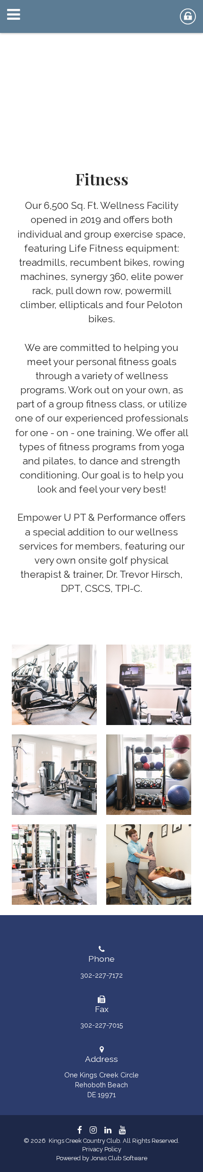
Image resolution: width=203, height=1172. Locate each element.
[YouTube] (122, 1130)
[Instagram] (93, 1130)
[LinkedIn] (108, 1130)
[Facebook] (80, 1130)
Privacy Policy (101, 1149)
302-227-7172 (101, 975)
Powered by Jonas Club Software (101, 1158)
